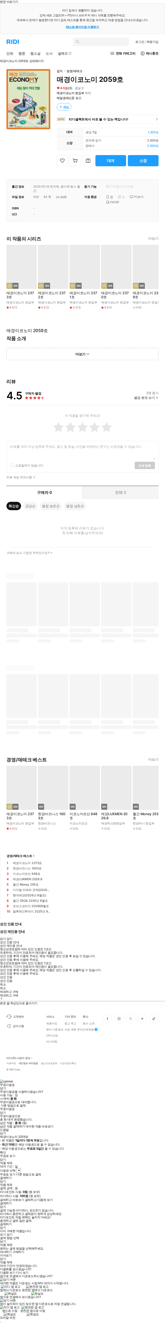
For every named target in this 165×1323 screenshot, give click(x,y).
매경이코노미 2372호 (51, 295)
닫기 (9, 1234)
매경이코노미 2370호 (114, 295)
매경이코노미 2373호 (20, 295)
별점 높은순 (51, 506)
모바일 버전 (7, 1317)
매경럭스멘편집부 (113, 823)
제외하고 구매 (9, 991)
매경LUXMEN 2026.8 (114, 816)
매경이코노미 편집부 (70, 93)
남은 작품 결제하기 (12, 1126)
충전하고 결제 (9, 1220)
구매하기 (18, 1252)
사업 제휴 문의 (73, 1029)
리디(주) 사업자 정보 (18, 1058)
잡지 (60, 71)
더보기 (153, 238)
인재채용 (88, 1029)
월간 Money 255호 (146, 816)
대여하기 (6, 1252)
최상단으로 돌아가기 (23, 1003)
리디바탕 (51, 1041)
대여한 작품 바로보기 (39, 1126)
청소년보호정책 (49, 1063)
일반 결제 (25, 1220)
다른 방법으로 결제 (13, 1105)
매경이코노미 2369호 (146, 295)
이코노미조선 (78, 823)
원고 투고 (70, 1023)
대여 (111, 160)
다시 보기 (22, 1272)
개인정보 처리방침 (28, 1063)
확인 (3, 1152)
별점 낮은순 (75, 506)
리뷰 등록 (145, 465)
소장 (143, 160)
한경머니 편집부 (143, 823)
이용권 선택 (7, 1170)
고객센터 (18, 1016)
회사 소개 (89, 1023)
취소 (3, 984)
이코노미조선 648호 (83, 816)
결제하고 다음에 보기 (39, 1200)
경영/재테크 (74, 71)
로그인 (147, 42)
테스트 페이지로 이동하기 (82, 27)
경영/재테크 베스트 (19, 856)
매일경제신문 (66, 98)
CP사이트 (52, 1035)
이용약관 (11, 1063)
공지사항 (18, 1026)
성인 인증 (6, 977)
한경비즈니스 (47, 823)
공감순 (30, 506)
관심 (66, 107)
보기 (3, 1234)
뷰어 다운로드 (55, 1029)
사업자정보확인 (68, 1063)
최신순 (14, 506)
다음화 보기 (7, 1272)
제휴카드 (51, 1023)
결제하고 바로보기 (12, 1200)
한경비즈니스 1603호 (51, 816)
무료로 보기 (7, 1174)
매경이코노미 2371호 (83, 295)
